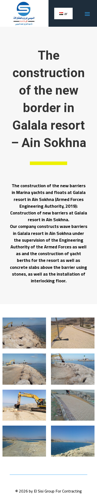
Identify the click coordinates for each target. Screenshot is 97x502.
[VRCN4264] (24, 456)
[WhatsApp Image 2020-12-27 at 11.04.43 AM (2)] (73, 420)
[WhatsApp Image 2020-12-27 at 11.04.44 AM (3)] (73, 384)
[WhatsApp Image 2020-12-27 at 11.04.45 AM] (24, 348)
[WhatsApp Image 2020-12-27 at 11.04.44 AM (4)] (24, 384)
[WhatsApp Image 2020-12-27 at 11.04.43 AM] (24, 420)
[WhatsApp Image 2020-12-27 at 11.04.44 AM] (73, 348)
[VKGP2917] (73, 456)
